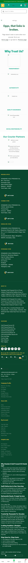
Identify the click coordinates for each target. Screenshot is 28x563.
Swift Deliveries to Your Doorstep (12, 486)
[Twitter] (15, 348)
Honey (18, 529)
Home (3, 561)
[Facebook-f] (9, 348)
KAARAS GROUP (12, 552)
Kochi (22, 507)
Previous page (22, 40)
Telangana (9, 500)
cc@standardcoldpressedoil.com (9, 372)
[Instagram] (12, 348)
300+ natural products (13, 483)
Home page (4, 40)
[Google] (2, 348)
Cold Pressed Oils (9, 529)
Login (8, 561)
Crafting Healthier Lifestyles (11, 526)
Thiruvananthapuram (10, 507)
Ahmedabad (19, 506)
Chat (14, 561)
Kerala (21, 498)
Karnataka (17, 498)
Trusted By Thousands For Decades (12, 514)
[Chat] (14, 560)
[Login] (8, 560)
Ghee (15, 529)
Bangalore (14, 490)
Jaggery (6, 531)
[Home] (3, 560)
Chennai (4, 488)
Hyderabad (11, 488)
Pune (11, 506)
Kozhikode (18, 507)
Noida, (24, 506)
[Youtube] (5, 348)
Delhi (4, 506)
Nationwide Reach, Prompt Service (13, 496)
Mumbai (8, 506)
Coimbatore (6, 509)
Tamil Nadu (11, 498)
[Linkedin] (19, 348)
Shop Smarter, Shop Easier (10, 537)
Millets (11, 531)
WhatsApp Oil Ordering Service (10, 544)
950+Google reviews (14, 480)
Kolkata (14, 506)
